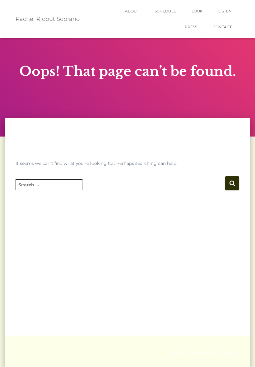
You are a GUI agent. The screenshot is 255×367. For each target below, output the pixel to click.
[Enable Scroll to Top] (243, 354)
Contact (222, 27)
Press (191, 27)
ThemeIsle (228, 353)
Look (197, 11)
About (132, 11)
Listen (225, 11)
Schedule (165, 11)
